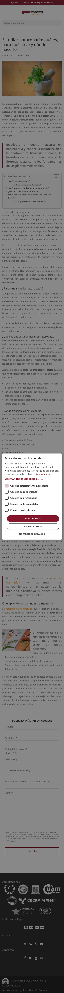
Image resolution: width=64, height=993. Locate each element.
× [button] (57, 457)
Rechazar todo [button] (33, 526)
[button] (32, 479)
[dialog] (32, 496)
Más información (42, 474)
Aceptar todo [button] (33, 518)
